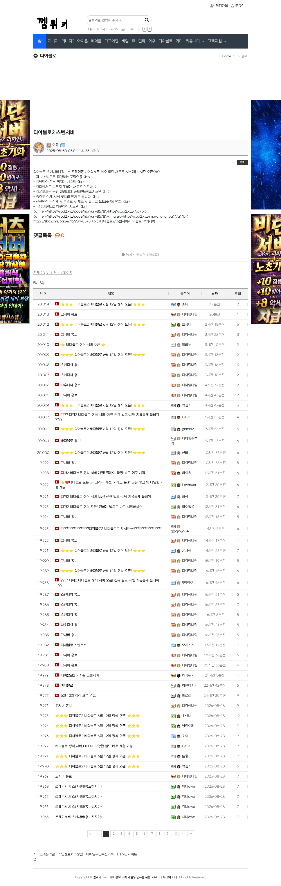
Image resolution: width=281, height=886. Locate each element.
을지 (123, 29)
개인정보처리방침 (70, 854)
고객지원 (215, 41)
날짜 (215, 294)
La (138, 29)
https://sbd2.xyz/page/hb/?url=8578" (77, 211)
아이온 (82, 41)
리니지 (90, 29)
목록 (242, 162)
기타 (179, 41)
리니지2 (67, 41)
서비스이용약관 (44, 854)
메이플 (96, 41)
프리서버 (102, 29)
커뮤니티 (193, 41)
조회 (238, 294)
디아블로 (166, 41)
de (131, 29)
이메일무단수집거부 (100, 854)
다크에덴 (111, 41)
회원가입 (222, 6)
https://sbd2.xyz (120, 211)
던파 (141, 41)
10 (175, 833)
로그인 (239, 6)
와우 (151, 41)
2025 (114, 29)
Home (226, 56)
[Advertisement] (140, 97)
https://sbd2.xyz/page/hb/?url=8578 (62, 221)
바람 (125, 41)
